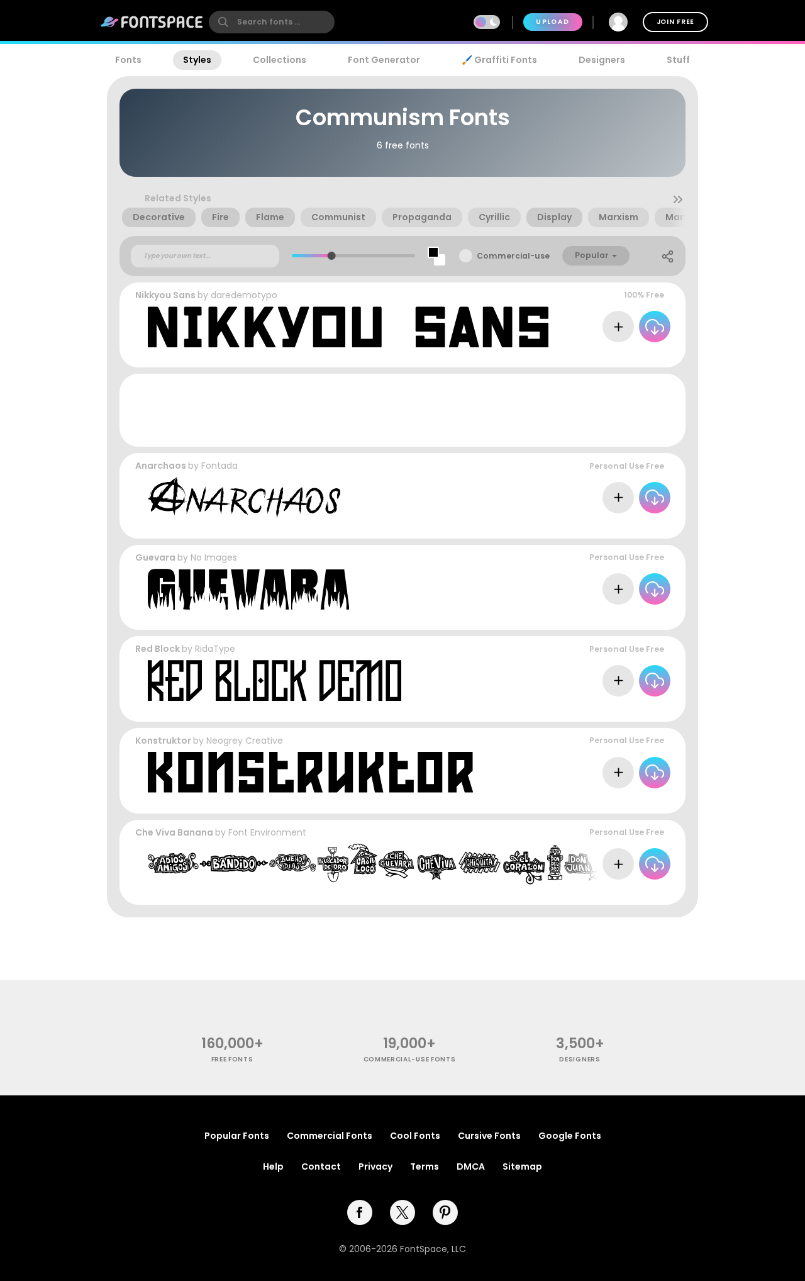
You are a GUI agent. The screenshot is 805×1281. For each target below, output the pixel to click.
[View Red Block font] (274, 680)
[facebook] (359, 1212)
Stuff (678, 59)
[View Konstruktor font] (310, 772)
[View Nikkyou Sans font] (348, 326)
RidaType (215, 648)
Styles (197, 59)
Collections (279, 59)
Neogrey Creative (244, 740)
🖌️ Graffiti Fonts (499, 59)
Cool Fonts (415, 1135)
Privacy (375, 1166)
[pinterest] (445, 1212)
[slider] (332, 256)
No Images (214, 557)
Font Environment (267, 832)
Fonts (128, 59)
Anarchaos (160, 465)
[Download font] (654, 326)
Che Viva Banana (175, 832)
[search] (272, 22)
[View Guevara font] (248, 589)
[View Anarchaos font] (244, 497)
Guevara (155, 557)
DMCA (471, 1166)
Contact (321, 1166)
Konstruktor (163, 740)
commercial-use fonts (410, 1059)
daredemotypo (244, 295)
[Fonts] (152, 22)
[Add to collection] (618, 326)
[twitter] (402, 1212)
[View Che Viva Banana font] (374, 864)
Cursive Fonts (489, 1135)
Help (273, 1166)
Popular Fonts (236, 1135)
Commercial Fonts (329, 1135)
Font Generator (384, 59)
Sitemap (522, 1166)
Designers (602, 59)
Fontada (219, 465)
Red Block (157, 648)
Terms (424, 1166)
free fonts (232, 1059)
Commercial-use (513, 255)
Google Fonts (569, 1135)
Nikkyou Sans (165, 295)
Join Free (675, 21)
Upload (552, 21)
